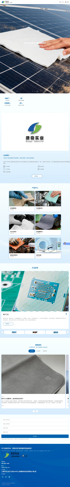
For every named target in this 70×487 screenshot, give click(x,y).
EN (63, 2)
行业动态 (32, 351)
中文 (60, 2)
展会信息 (45, 351)
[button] (32, 91)
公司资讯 (38, 351)
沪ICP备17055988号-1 (5, 484)
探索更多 (36, 176)
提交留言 (35, 436)
